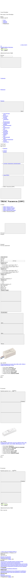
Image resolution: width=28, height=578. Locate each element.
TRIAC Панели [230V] (8, 206)
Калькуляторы (6, 572)
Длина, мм (3, 286)
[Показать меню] (13, 157)
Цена (2, 322)
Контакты (11, 47)
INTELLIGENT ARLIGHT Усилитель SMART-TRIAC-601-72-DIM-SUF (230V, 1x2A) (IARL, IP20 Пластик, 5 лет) (14, 443)
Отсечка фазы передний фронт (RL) (10, 266)
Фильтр (2, 343)
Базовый (3, 244)
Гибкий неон (4, 135)
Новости (5, 21)
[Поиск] (11, 62)
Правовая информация (6, 558)
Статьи (21, 571)
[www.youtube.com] (10, 530)
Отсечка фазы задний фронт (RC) (10, 265)
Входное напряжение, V (6, 273)
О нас (4, 20)
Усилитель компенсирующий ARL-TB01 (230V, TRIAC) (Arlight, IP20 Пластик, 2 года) (13, 365)
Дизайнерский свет (19, 563)
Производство (6, 568)
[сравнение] (11, 407)
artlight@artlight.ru (13, 551)
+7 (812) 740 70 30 (5, 551)
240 (3, 277)
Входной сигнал (4, 262)
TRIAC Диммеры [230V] (8, 209)
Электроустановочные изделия (10, 566)
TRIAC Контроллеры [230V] (9, 210)
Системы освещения (5, 130)
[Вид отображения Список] (11, 306)
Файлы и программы (21, 572)
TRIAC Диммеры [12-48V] (9, 208)
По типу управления (5, 245)
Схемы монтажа (12, 572)
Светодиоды (6, 141)
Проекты (5, 22)
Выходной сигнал (4, 267)
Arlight (9, 559)
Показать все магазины (6, 556)
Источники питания (5, 116)
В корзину (23, 401)
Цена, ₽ (2, 259)
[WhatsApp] (10, 44)
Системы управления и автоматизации (12, 562)
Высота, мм (3, 288)
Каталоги (3, 571)
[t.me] (10, 550)
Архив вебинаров (15, 571)
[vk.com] (10, 520)
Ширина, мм (3, 287)
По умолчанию (4, 312)
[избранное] (11, 418)
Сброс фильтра (4, 256)
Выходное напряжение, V (6, 278)
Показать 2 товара (4, 290)
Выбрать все (3, 263)
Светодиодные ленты (5, 561)
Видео (6, 571)
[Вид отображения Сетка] (11, 296)
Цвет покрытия (4, 285)
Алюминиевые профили (6, 123)
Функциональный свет (9, 563)
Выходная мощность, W (6, 284)
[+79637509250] (10, 540)
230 (3, 276)
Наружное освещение (5, 133)
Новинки (5, 148)
